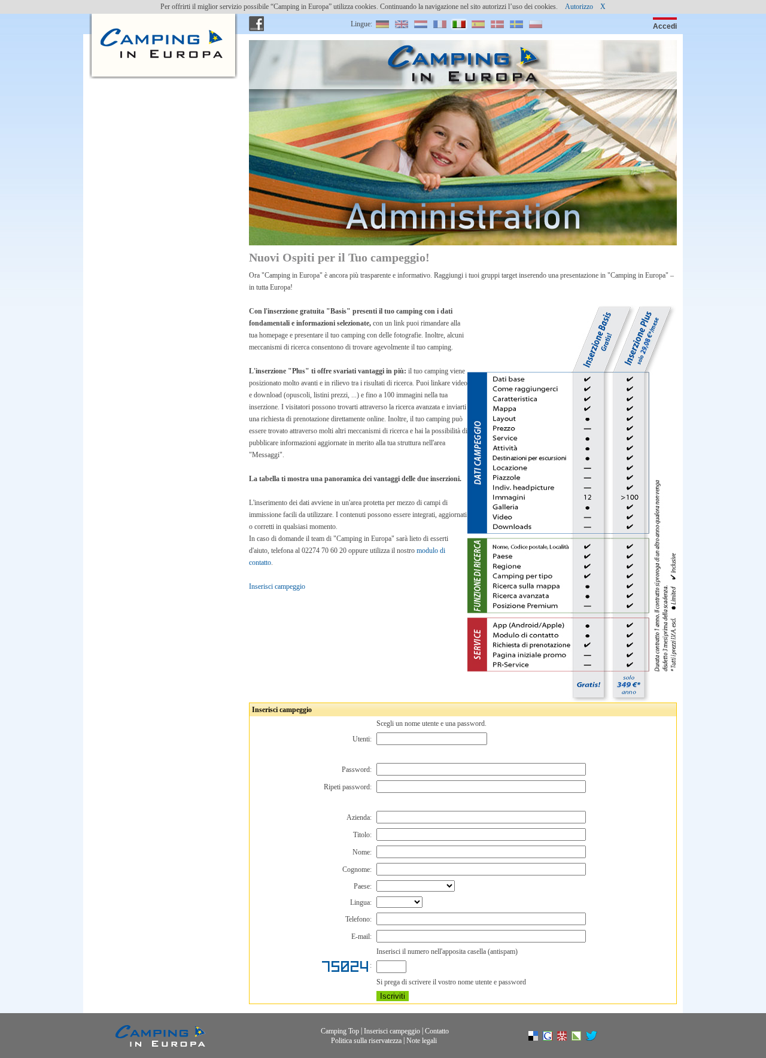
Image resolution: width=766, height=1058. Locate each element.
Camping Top (340, 1031)
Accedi (665, 26)
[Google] (553, 1038)
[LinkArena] (582, 1038)
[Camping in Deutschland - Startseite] (160, 24)
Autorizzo (579, 6)
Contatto (437, 1031)
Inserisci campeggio (277, 586)
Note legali (421, 1040)
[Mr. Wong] (568, 1038)
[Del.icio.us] (539, 1038)
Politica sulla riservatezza (366, 1040)
